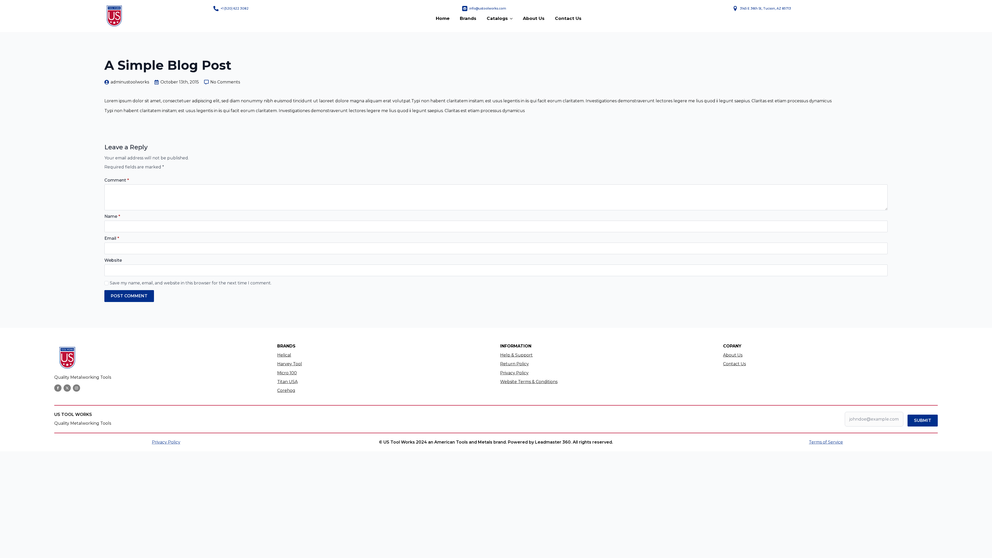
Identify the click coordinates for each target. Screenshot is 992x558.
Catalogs (497, 18)
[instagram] (76, 388)
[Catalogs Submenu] (513, 18)
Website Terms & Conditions (528, 381)
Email (111, 238)
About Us (534, 18)
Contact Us (568, 18)
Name (112, 216)
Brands (468, 18)
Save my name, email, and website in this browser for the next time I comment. (191, 283)
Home (443, 18)
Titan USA (287, 381)
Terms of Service (826, 442)
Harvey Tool (289, 363)
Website (113, 260)
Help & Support (516, 355)
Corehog (286, 390)
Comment (116, 180)
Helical (284, 355)
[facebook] (57, 388)
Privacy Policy (514, 372)
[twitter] (67, 388)
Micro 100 (287, 372)
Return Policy (514, 363)
